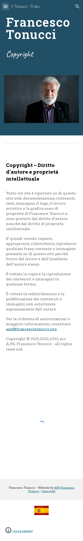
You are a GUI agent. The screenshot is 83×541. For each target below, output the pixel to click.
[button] (5, 6)
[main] (41, 28)
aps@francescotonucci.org (31, 329)
